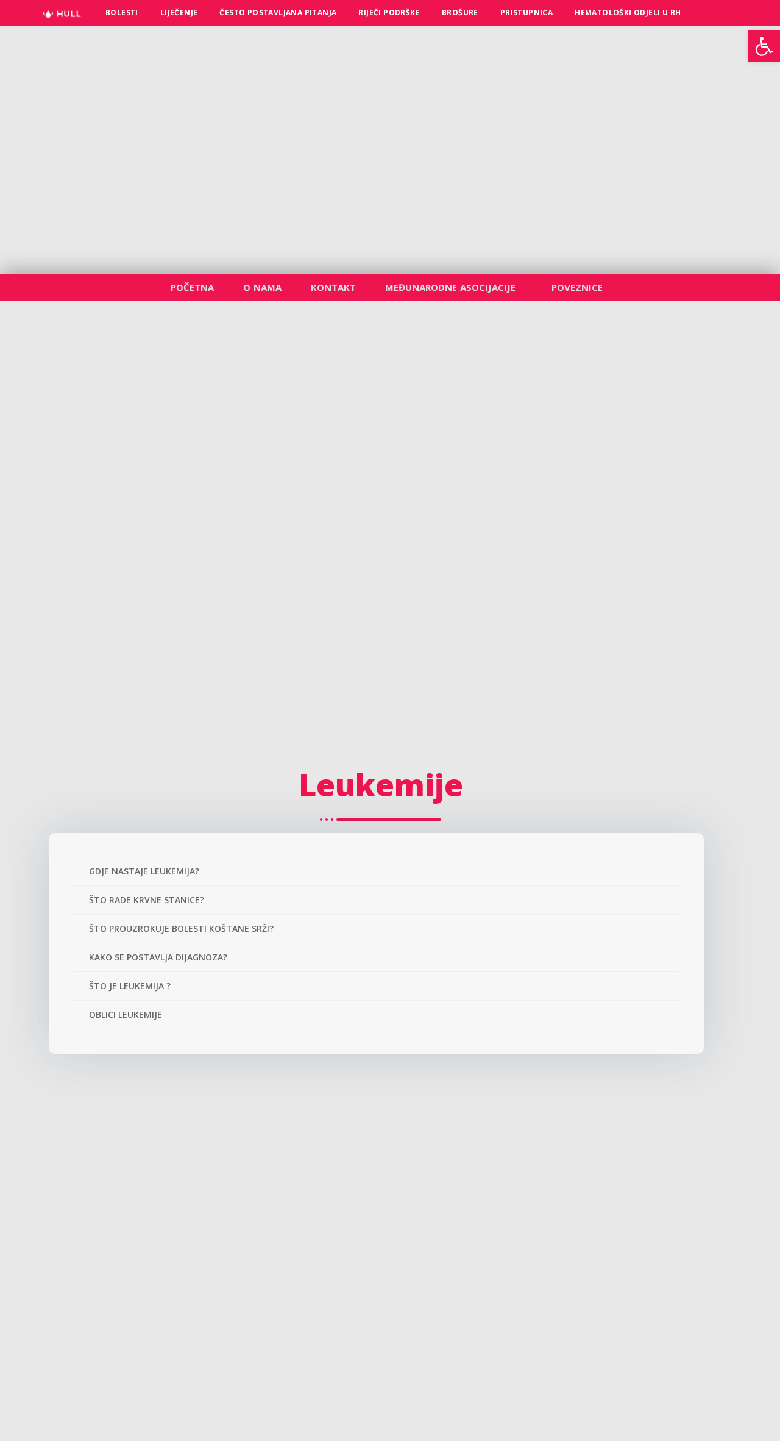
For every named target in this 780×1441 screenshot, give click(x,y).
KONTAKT (333, 287)
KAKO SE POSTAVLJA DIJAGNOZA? (158, 957)
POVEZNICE (577, 287)
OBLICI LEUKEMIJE (125, 1014)
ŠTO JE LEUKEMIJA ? (130, 986)
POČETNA (192, 287)
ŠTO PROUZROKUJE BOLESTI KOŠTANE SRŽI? (181, 928)
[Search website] (705, 13)
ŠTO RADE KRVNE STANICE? (146, 900)
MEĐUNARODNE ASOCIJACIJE (450, 287)
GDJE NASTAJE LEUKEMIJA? (144, 871)
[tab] (376, 871)
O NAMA (262, 287)
